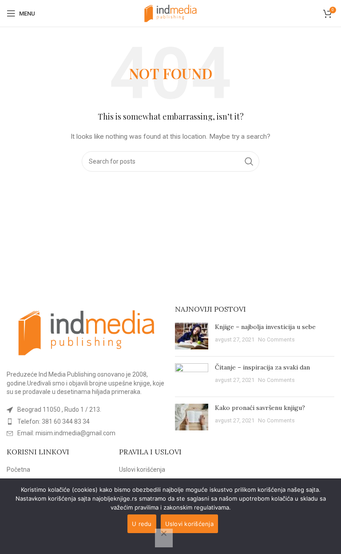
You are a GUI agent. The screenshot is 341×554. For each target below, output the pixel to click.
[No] (164, 538)
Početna (18, 469)
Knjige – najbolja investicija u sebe (265, 327)
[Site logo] (170, 12)
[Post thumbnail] (191, 336)
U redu (142, 523)
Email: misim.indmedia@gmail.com (66, 433)
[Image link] (86, 332)
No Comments (276, 339)
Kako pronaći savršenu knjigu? (260, 408)
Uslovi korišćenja (142, 469)
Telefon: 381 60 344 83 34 (53, 421)
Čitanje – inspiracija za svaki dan (262, 367)
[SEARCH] (249, 161)
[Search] (314, 13)
